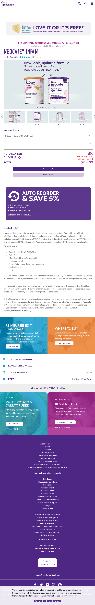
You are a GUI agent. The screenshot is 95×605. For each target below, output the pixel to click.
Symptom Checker (47, 529)
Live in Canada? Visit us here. (47, 575)
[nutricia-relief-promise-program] (48, 28)
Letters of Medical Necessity (47, 548)
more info (33, 215)
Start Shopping (64, 343)
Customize (40, 601)
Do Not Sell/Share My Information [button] (47, 464)
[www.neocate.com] (8, 3)
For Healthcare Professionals (47, 473)
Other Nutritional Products (47, 499)
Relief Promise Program (47, 517)
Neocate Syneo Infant (47, 482)
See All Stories (62, 427)
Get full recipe (14, 424)
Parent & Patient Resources (47, 514)
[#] (79, 4)
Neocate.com (56, 299)
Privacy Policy (47, 452)
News (47, 446)
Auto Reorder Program (47, 502)
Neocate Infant (47, 487)
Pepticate (47, 485)
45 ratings (38, 57)
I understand (54, 601)
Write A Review (86, 379)
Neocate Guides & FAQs (47, 520)
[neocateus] (54, 585)
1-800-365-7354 (71, 43)
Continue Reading (65, 422)
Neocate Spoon (47, 490)
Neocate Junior (47, 493)
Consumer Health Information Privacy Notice (47, 467)
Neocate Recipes (47, 523)
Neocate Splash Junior (47, 496)
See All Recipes (13, 429)
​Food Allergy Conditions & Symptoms (47, 526)
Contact (47, 449)
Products (47, 479)
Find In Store (48, 175)
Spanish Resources (47, 539)
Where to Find (47, 508)
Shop (47, 505)
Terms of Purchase (47, 458)
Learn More (13, 346)
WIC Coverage (47, 551)
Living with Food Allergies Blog (47, 532)
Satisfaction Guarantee (47, 461)
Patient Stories (47, 535)
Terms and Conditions (47, 455)
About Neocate (47, 444)
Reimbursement (47, 545)
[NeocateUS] (47, 585)
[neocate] (35, 585)
